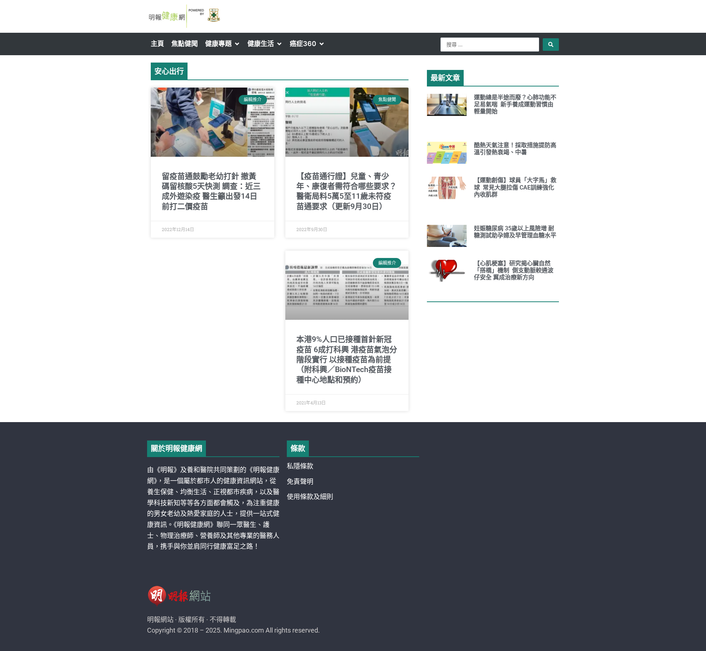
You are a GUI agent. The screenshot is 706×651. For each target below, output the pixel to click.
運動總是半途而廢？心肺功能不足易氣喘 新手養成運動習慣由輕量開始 (515, 104)
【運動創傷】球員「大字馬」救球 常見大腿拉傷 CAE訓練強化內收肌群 (515, 187)
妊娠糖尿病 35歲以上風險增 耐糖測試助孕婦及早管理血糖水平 (515, 232)
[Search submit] (551, 44)
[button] (223, 43)
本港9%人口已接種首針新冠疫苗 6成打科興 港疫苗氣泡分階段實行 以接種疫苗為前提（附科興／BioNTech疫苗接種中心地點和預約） (346, 359)
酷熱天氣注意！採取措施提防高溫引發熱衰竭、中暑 (515, 149)
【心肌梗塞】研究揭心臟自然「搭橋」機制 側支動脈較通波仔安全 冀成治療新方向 (513, 270)
